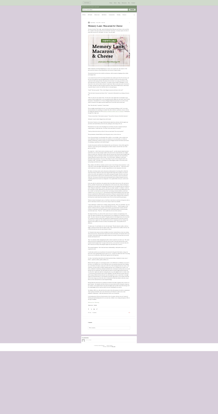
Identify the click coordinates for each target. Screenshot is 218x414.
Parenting (118, 14)
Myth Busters (104, 14)
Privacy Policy (110, 345)
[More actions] (129, 22)
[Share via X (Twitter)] (91, 309)
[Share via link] (96, 309)
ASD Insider (90, 14)
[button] (134, 14)
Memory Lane (97, 14)
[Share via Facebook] (88, 309)
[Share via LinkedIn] (94, 309)
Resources (124, 14)
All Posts (83, 14)
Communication (112, 14)
